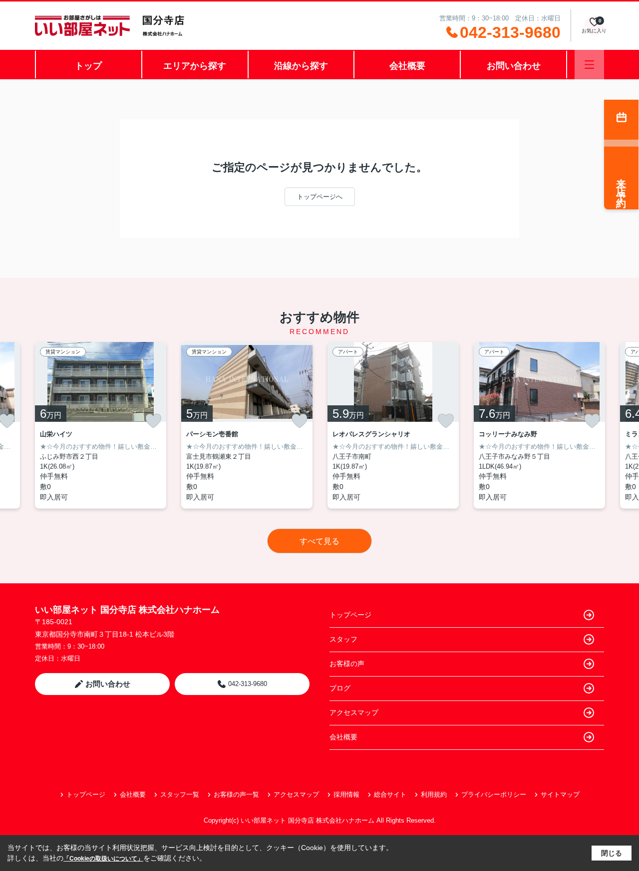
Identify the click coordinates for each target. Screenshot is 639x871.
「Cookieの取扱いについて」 (103, 858)
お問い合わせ (514, 66)
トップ (88, 66)
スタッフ (343, 639)
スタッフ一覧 (179, 794)
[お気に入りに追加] (153, 420)
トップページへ (319, 196)
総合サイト (390, 794)
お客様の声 (346, 664)
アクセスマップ (353, 712)
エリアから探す (194, 66)
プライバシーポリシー (493, 794)
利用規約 (434, 794)
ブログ (339, 688)
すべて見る (319, 541)
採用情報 (346, 794)
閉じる (611, 853)
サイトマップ (560, 794)
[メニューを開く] (589, 64)
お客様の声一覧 (236, 794)
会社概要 (407, 66)
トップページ (350, 615)
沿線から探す (301, 66)
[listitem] (100, 425)
